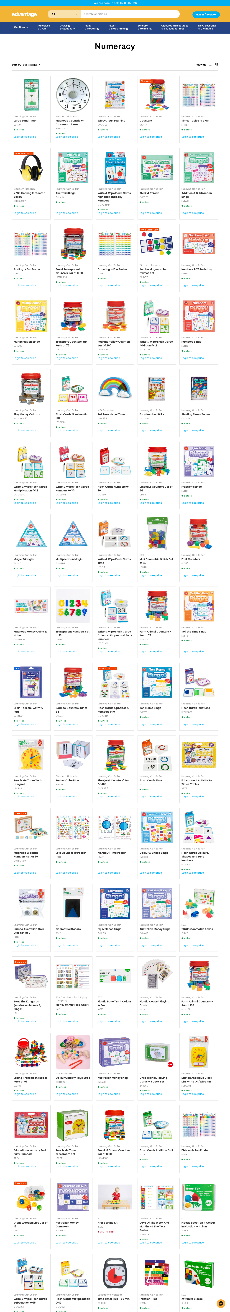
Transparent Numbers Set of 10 (72, 633)
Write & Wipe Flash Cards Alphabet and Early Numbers (114, 196)
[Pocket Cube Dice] (73, 754)
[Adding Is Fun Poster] (31, 243)
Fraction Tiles (148, 1299)
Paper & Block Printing (118, 27)
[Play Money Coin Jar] (31, 388)
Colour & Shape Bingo (154, 853)
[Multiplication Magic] (73, 533)
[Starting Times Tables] (198, 388)
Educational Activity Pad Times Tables (197, 782)
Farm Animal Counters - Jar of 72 (155, 633)
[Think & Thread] (157, 167)
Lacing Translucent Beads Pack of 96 (31, 1079)
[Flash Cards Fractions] (198, 682)
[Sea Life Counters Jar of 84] (73, 682)
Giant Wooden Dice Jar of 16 (31, 1224)
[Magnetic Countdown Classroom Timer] (73, 95)
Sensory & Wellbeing (145, 27)
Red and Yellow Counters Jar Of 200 (114, 343)
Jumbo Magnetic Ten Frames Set (154, 271)
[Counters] (157, 95)
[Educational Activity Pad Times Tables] (198, 754)
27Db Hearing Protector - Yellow (30, 195)
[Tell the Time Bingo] (198, 606)
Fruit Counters (190, 559)
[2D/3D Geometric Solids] (198, 903)
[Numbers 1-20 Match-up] (198, 243)
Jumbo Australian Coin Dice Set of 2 (29, 931)
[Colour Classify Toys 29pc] (73, 1052)
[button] (221, 1303)
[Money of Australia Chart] (73, 975)
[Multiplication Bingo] (31, 316)
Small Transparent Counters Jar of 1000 (69, 271)
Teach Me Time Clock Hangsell (28, 782)
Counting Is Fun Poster (112, 269)
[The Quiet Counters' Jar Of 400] (115, 754)
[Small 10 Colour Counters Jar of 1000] (115, 1124)
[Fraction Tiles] (157, 1273)
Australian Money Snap (113, 1078)
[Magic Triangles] (31, 533)
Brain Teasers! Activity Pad (28, 710)
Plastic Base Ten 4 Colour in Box (114, 1003)
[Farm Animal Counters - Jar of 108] (198, 975)
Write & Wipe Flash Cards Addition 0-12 (156, 343)
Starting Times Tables (195, 414)
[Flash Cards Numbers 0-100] (73, 388)
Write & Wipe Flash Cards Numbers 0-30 (72, 488)
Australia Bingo (66, 193)
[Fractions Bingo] (198, 461)
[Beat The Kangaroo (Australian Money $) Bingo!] (31, 975)
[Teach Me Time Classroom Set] (73, 1124)
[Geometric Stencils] (73, 903)
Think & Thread (149, 193)
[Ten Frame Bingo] (157, 682)
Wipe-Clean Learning (111, 120)
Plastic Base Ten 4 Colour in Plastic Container (198, 1224)
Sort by (16, 64)
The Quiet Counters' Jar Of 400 (113, 782)
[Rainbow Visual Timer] (115, 388)
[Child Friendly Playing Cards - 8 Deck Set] (157, 1052)
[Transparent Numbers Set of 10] (73, 606)
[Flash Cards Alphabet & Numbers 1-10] (115, 682)
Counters (146, 120)
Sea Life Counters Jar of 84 (71, 710)
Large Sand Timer (25, 120)
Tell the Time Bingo (193, 631)
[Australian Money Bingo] (157, 903)
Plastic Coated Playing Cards (154, 1003)
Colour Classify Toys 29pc (73, 1078)
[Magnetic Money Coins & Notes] (31, 606)
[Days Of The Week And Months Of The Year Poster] (157, 1197)
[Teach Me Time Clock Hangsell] (31, 754)
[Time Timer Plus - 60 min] (115, 1273)
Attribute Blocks (192, 1299)
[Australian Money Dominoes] (73, 1197)
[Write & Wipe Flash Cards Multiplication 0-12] (31, 461)
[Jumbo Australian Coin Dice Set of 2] (31, 903)
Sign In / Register (206, 14)
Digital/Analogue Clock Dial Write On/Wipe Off (196, 1079)
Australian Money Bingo (155, 929)
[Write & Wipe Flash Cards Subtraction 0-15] (31, 1273)
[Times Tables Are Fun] (198, 95)
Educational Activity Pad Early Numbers (30, 1152)
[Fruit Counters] (198, 533)
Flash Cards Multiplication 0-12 (73, 1300)
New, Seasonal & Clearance (207, 27)
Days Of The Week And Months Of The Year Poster (154, 1226)
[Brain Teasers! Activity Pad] (31, 682)
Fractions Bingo (191, 487)
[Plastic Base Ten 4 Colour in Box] (115, 975)
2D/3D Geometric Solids (197, 929)
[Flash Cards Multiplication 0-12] (73, 1273)
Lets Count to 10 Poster (71, 853)
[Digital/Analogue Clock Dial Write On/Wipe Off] (198, 1052)
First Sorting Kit (108, 1223)
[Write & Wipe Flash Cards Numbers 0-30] (73, 461)
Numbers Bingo (191, 342)
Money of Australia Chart (72, 1005)
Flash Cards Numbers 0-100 (71, 416)
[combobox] (113, 14)
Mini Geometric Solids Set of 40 (156, 561)
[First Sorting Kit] (115, 1197)
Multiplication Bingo (27, 342)
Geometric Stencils (68, 929)
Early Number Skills (152, 414)
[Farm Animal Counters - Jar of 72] (157, 606)
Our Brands (21, 27)
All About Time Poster (112, 853)
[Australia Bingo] (73, 167)
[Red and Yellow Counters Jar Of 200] (115, 316)
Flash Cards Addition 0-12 (156, 1150)
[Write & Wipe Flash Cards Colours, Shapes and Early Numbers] (115, 606)
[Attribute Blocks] (198, 1273)
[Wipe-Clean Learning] (115, 95)
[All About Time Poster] (115, 827)
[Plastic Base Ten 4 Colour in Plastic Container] (198, 1197)
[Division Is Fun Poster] (198, 1124)
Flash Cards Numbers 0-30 (113, 488)
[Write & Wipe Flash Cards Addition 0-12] (157, 316)
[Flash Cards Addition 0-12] (157, 1124)
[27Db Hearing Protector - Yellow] (31, 167)
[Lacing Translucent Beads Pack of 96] (31, 1052)
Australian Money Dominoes (67, 1224)
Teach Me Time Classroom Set (66, 1152)
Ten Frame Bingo (150, 708)
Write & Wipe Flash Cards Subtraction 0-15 (30, 1300)
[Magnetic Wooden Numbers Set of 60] (31, 827)
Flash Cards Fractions (195, 708)
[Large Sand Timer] (31, 95)
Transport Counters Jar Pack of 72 (71, 343)
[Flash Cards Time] (157, 754)
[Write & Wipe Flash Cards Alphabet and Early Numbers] (115, 167)
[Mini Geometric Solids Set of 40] (157, 533)
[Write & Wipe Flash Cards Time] (115, 533)
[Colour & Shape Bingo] (157, 827)
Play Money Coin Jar (27, 414)
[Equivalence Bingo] (115, 903)
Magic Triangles (24, 559)
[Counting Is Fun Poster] (115, 243)
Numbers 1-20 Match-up (197, 269)
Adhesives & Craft (44, 27)
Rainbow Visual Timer (112, 414)
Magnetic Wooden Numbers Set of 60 (26, 854)
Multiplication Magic (69, 559)
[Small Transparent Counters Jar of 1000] (73, 243)
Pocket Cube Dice (67, 780)
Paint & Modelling (91, 27)
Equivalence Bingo (109, 929)
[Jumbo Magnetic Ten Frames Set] (157, 243)
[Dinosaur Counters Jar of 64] (157, 461)
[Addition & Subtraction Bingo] (198, 167)
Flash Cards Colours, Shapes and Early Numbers (195, 856)
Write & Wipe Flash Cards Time (114, 561)
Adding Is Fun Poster (27, 269)
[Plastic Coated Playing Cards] (157, 975)
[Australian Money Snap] (115, 1052)
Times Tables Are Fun (195, 120)
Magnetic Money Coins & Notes (30, 633)
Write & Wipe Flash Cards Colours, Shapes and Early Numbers (115, 635)
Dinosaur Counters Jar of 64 (156, 488)
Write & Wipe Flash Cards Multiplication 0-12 (30, 488)
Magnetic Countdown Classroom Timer (70, 122)
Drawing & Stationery (67, 27)
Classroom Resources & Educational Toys (174, 27)
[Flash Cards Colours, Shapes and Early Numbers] (198, 827)
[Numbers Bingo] (198, 316)
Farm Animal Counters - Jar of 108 (197, 1003)
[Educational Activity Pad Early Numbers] (31, 1124)
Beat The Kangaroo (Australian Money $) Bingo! (28, 1005)
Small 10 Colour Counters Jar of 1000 (114, 1152)
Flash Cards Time (151, 780)
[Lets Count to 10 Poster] (73, 827)
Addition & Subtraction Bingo (196, 195)
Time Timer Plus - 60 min (114, 1299)
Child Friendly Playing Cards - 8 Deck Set (153, 1079)
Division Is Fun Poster (195, 1150)
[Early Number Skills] (157, 388)
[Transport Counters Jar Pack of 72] (73, 316)
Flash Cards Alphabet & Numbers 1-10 (113, 710)
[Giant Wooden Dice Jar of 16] (31, 1197)
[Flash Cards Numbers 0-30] (115, 461)
